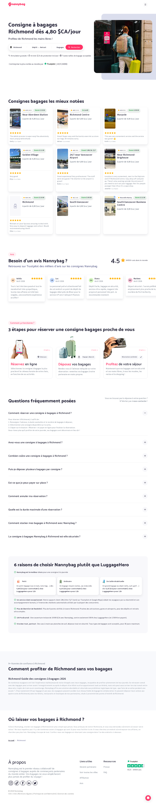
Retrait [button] (43, 47)
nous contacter (140, 401)
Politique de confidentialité (44, 794)
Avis (81, 783)
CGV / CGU (12, 794)
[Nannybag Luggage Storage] (18, 4)
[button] (148, 798)
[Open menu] (145, 4)
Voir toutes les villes (89, 772)
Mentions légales (25, 794)
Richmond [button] (17, 47)
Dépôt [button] (34, 47)
